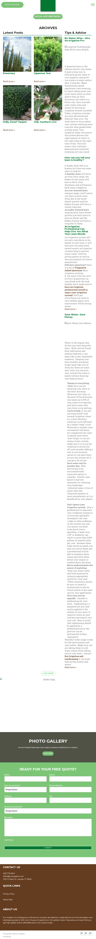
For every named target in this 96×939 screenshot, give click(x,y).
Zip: (51, 796)
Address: (8, 796)
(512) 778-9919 (12, 5)
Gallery (48, 754)
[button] (93, 705)
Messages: (8, 817)
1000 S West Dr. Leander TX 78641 (17, 879)
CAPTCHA (8, 840)
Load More (48, 673)
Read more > (9, 81)
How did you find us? (13, 807)
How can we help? (12, 785)
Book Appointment (48, 16)
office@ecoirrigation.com (13, 876)
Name (7, 775)
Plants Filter (8, 900)
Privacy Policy (8, 894)
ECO (48, 5)
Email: (52, 775)
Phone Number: (56, 785)
